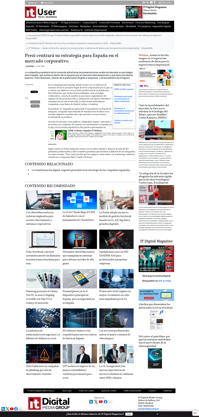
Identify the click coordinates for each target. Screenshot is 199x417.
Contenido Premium (109, 22)
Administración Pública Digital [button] (41, 22)
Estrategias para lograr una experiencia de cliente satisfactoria (123, 98)
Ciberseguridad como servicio (54, 30)
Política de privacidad (132, 391)
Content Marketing (145, 22)
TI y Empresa (144, 26)
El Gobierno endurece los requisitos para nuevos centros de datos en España (80, 334)
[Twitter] (147, 2)
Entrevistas (128, 22)
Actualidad (35, 106)
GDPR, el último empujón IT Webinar (85, 131)
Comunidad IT (90, 22)
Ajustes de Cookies (108, 391)
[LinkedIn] (144, 2)
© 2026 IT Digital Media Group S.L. (41, 391)
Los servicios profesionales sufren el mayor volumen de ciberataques (114, 334)
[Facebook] (154, 2)
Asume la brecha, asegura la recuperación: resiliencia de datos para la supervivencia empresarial (154, 60)
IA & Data (73, 26)
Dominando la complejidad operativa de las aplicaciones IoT (124, 110)
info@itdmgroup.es (148, 408)
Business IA (77, 30)
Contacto (152, 391)
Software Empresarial (95, 30)
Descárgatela (150, 13)
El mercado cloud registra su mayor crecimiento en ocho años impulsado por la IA (115, 295)
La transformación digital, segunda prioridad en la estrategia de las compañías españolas (81, 170)
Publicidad (167, 391)
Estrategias (163, 22)
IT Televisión (42, 26)
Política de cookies (86, 391)
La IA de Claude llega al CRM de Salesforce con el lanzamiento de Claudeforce (79, 216)
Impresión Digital (162, 26)
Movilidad (131, 26)
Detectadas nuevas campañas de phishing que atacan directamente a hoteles (42, 370)
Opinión (30, 26)
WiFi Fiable (31, 30)
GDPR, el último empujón (124, 89)
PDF (160, 280)
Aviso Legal (66, 391)
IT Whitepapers (59, 26)
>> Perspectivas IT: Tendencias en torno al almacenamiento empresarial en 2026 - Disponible (73, 43)
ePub (167, 280)
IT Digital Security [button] (70, 22)
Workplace (85, 26)
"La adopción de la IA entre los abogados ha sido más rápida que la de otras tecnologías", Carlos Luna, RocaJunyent (156, 178)
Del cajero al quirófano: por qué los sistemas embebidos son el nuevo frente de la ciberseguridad (154, 341)
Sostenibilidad (100, 26)
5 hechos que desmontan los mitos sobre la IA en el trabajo (156, 306)
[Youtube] (151, 2)
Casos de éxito (116, 26)
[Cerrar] (157, 414)
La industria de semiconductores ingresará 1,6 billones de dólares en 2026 (43, 334)
